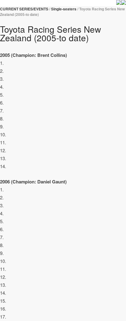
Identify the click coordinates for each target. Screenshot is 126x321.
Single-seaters (63, 9)
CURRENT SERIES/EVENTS (24, 9)
